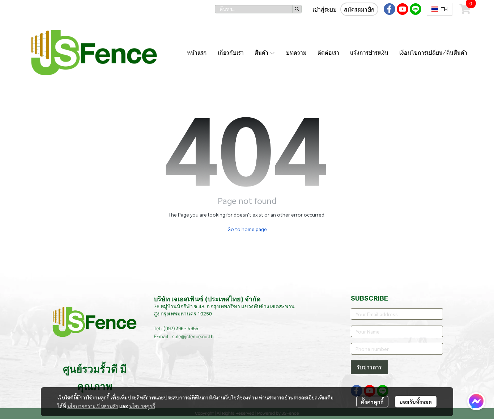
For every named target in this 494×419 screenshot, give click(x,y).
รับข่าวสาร (369, 367)
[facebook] (389, 9)
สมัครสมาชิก (359, 9)
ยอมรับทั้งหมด (416, 401)
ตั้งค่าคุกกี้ (372, 401)
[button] (258, 9)
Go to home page (247, 229)
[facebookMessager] (476, 401)
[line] (415, 9)
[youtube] (402, 9)
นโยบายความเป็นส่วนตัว (92, 406)
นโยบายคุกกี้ (142, 406)
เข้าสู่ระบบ (324, 9)
